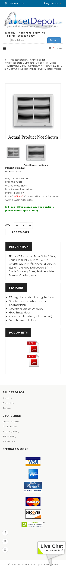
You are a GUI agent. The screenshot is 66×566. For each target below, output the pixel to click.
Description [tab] (19, 247)
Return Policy (9, 436)
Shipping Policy (11, 431)
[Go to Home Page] (5, 59)
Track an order (10, 426)
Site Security (9, 441)
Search (54, 40)
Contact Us (8, 403)
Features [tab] (16, 288)
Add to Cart (20, 232)
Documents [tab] (18, 333)
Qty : (8, 225)
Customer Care (11, 421)
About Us (7, 398)
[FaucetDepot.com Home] (33, 19)
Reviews (7, 408)
